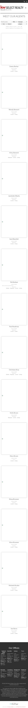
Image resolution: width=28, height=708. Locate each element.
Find (3, 24)
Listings (16, 71)
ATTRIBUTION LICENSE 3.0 (21, 706)
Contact (12, 71)
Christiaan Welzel (10, 706)
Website (7, 288)
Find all (9, 24)
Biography (10, 157)
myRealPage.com (14, 704)
